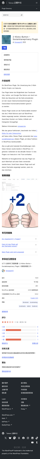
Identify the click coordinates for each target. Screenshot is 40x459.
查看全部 (35, 343)
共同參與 (24, 399)
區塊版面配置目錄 (27, 393)
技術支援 (7, 74)
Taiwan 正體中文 (12, 433)
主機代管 (5, 390)
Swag (24, 409)
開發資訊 (7, 69)
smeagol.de (22, 126)
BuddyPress (7, 425)
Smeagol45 (18, 42)
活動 (22, 402)
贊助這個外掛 (6, 371)
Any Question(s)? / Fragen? (11, 239)
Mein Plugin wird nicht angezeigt (13, 252)
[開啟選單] (37, 3)
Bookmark (26, 302)
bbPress (5, 422)
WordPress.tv (7, 409)
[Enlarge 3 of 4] (17, 184)
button (29, 306)
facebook (34, 306)
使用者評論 (7, 60)
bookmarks (22, 306)
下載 (4, 48)
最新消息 (5, 386)
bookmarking (33, 302)
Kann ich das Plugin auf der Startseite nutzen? (10, 245)
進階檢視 (5, 311)
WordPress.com (8, 415)
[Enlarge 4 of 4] (36, 195)
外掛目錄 (24, 390)
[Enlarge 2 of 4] (36, 181)
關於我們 (5, 383)
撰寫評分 (5, 343)
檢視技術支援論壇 (8, 357)
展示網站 (24, 383)
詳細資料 (7, 55)
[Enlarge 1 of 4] (17, 181)
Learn (4, 399)
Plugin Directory (7, 8)
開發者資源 (5, 405)
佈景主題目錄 (25, 386)
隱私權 (4, 393)
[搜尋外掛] (21, 15)
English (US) (34, 298)
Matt (4, 418)
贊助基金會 (25, 405)
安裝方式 (7, 65)
